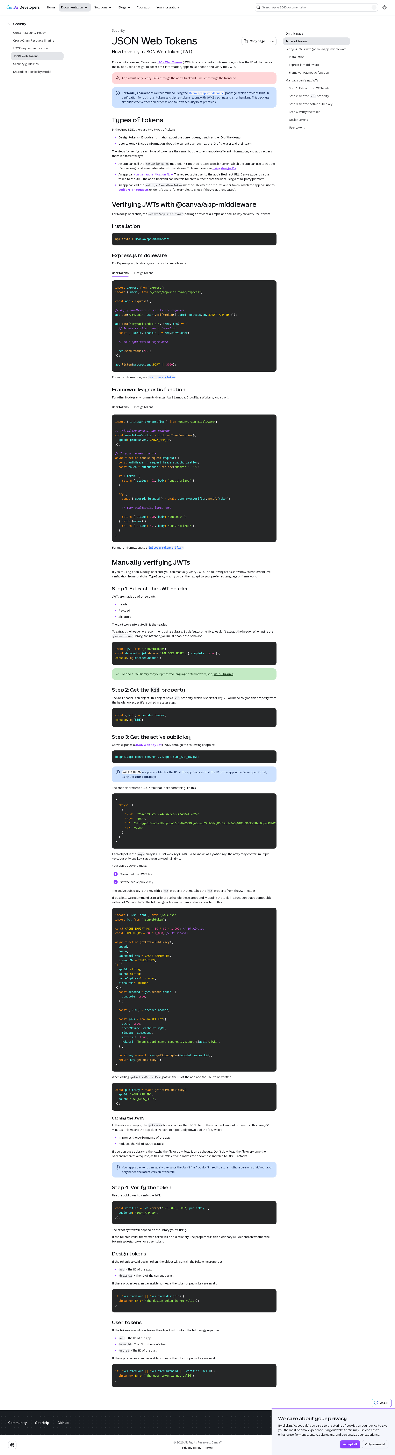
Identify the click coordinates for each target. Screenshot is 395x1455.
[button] (75, 7)
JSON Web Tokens (169, 62)
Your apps (144, 7)
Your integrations (168, 7)
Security (118, 30)
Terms (209, 1448)
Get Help (42, 1422)
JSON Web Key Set (148, 745)
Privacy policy (191, 1448)
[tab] (120, 273)
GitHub (63, 1422)
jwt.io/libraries (223, 674)
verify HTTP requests (133, 190)
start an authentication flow (153, 174)
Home (51, 7)
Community (17, 1422)
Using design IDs (224, 168)
